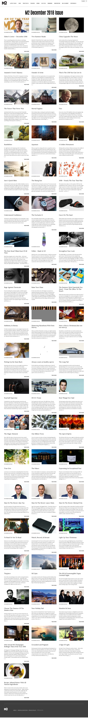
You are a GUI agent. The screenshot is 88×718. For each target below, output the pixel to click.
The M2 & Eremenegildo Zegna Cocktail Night (70, 574)
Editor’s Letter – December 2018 (15, 37)
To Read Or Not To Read (12, 537)
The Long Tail (64, 362)
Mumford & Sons (65, 608)
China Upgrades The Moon (68, 37)
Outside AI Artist (37, 73)
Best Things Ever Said (66, 398)
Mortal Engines (37, 109)
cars (19, 3)
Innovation (57, 3)
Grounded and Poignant (40, 645)
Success (43, 3)
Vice (60, 109)
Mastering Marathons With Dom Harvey (43, 326)
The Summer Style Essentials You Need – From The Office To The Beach (70, 289)
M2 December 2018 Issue (8, 32)
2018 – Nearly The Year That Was (70, 180)
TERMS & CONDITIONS (23, 710)
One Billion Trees (38, 434)
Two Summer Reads (39, 37)
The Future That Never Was (14, 109)
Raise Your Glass (37, 287)
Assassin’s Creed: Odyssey (13, 73)
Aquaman (35, 144)
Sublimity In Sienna (11, 326)
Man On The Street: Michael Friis (70, 503)
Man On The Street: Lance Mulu (43, 503)
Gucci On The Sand (66, 215)
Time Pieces (26, 3)
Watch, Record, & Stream (41, 537)
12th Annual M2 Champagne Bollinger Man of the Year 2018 (15, 645)
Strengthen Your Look (67, 251)
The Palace (35, 468)
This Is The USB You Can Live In (70, 73)
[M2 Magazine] (6, 4)
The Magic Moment (11, 434)
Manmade (50, 3)
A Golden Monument (66, 144)
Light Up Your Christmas (68, 537)
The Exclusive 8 (37, 215)
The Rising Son (37, 180)
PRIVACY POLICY (32, 710)
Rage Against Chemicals (12, 287)
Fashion (32, 3)
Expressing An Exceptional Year (70, 468)
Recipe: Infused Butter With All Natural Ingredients (15, 683)
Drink (38, 3)
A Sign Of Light (64, 645)
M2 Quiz (34, 573)
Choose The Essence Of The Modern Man (14, 609)
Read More (26, 51)
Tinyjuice (7, 573)
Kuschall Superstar (10, 398)
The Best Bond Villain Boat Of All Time (15, 252)
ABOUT (15, 710)
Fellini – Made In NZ (39, 251)
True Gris (7, 468)
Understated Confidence (13, 215)
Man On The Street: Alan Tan (14, 503)
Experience (73, 3)
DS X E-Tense (36, 398)
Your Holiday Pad (38, 608)
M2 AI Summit (65, 3)
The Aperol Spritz (65, 434)
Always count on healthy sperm (43, 362)
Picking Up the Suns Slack (13, 362)
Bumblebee (8, 144)
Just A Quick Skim (10, 180)
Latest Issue (13, 3)
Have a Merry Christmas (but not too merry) (70, 326)
